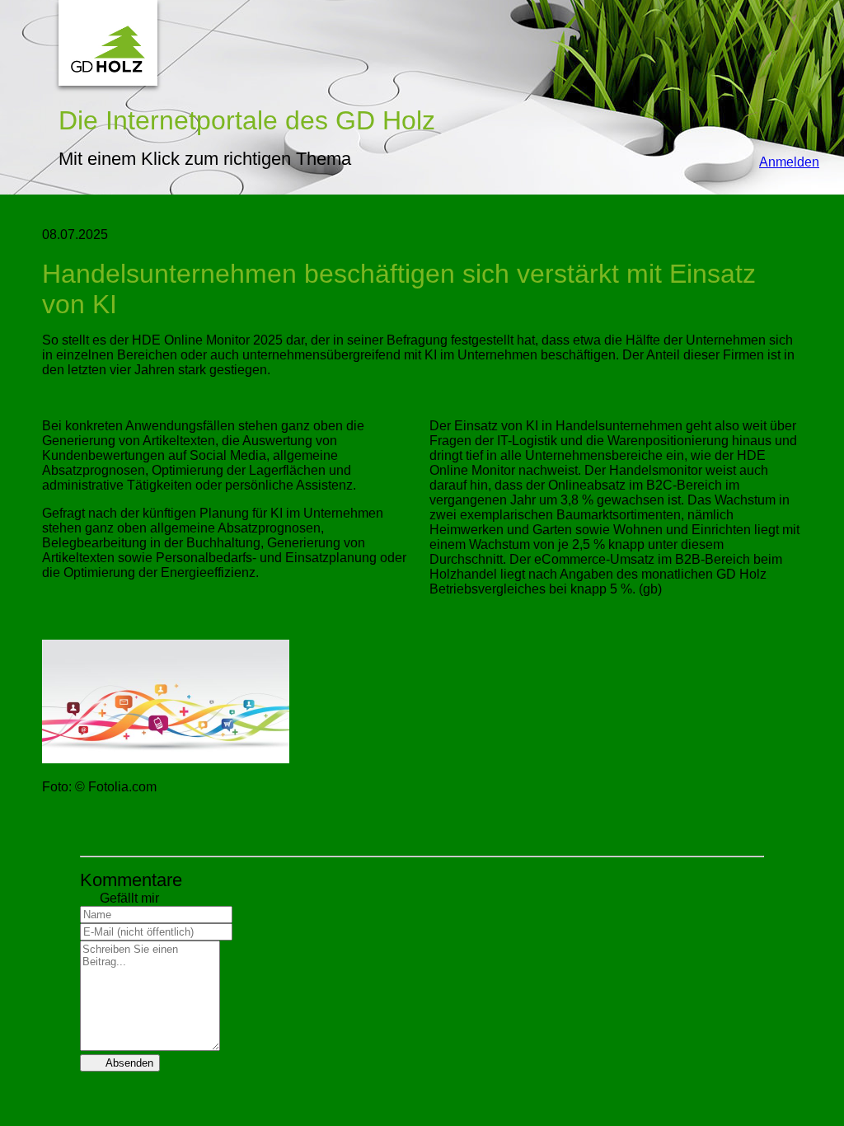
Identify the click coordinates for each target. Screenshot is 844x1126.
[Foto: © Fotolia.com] (165, 759)
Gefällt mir (119, 898)
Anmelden (781, 162)
